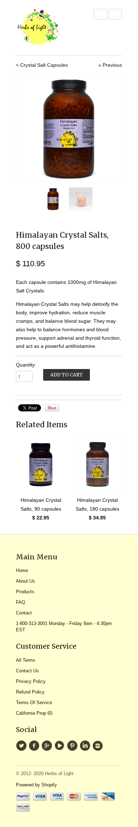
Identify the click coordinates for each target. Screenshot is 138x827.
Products (25, 591)
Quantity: (26, 365)
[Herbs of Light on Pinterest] (73, 745)
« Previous (110, 65)
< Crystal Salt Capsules (42, 65)
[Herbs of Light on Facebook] (35, 745)
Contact (24, 612)
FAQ (20, 602)
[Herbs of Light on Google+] (47, 745)
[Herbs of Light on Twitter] (22, 745)
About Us (25, 581)
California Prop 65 (34, 713)
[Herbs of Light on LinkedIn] (86, 745)
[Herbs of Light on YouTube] (60, 745)
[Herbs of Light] (51, 27)
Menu (100, 14)
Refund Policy (30, 692)
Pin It (52, 407)
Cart (115, 14)
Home (22, 570)
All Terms (25, 660)
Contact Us (27, 670)
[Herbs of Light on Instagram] (98, 745)
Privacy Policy (31, 681)
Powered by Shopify (36, 784)
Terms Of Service (34, 702)
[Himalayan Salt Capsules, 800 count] (69, 129)
